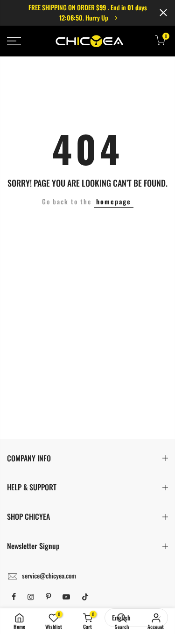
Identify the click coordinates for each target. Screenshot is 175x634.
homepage (113, 201)
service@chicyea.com (49, 575)
